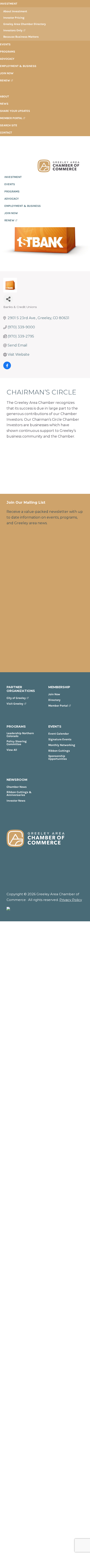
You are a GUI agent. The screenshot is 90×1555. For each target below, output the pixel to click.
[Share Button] (8, 299)
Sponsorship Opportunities (57, 757)
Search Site (8, 125)
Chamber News (17, 786)
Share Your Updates (15, 111)
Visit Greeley (15, 703)
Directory (54, 699)
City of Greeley (16, 698)
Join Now (7, 73)
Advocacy (7, 58)
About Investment (15, 11)
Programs (7, 51)
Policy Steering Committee (17, 743)
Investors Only (12, 30)
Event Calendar (58, 733)
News (4, 103)
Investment (8, 3)
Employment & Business (18, 66)
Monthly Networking (61, 745)
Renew (5, 80)
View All (12, 749)
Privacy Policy (70, 900)
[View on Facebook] (7, 368)
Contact (6, 132)
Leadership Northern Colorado (20, 734)
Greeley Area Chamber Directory (24, 24)
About (4, 96)
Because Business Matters (21, 36)
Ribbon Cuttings (59, 750)
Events (5, 44)
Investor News (16, 800)
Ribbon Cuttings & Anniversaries (19, 793)
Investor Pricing (13, 17)
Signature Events (59, 739)
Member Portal (11, 118)
